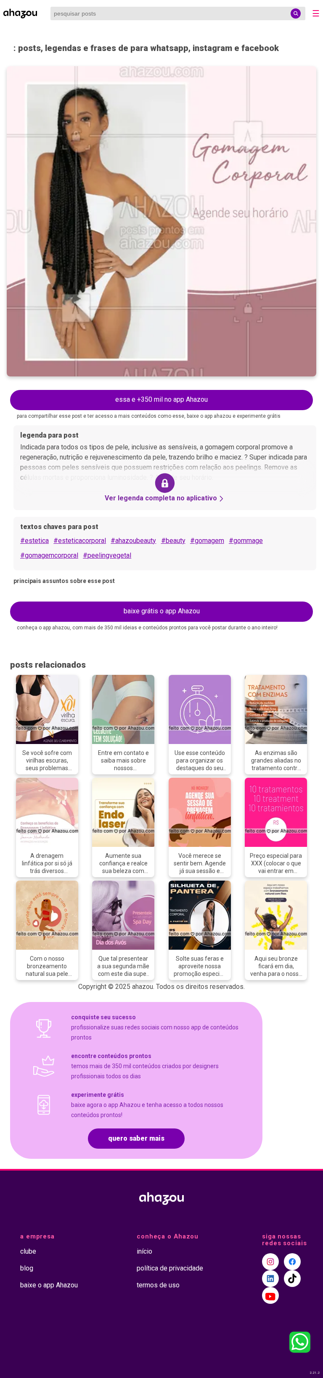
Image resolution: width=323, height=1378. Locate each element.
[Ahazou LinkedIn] (270, 1278)
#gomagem (207, 541)
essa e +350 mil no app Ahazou (161, 399)
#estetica (34, 541)
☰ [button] (316, 13)
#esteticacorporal (79, 541)
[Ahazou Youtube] (270, 1295)
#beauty (173, 541)
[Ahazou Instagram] (270, 1261)
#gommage (246, 541)
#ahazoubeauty (133, 541)
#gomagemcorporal (49, 555)
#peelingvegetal (107, 555)
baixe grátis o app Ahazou (162, 611)
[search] (296, 13)
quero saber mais (136, 1138)
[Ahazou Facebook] (292, 1261)
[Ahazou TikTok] (292, 1278)
